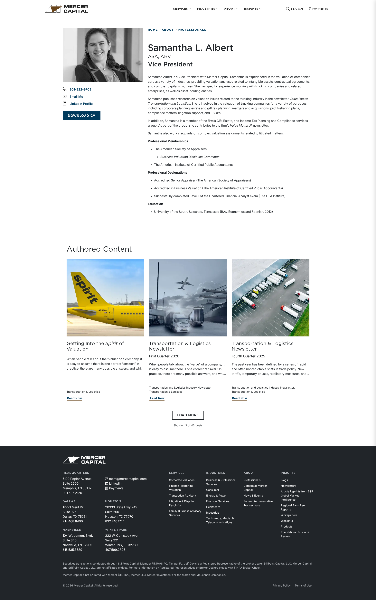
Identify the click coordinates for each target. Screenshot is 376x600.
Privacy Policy (282, 585)
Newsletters (288, 485)
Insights (288, 473)
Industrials (212, 512)
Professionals (192, 30)
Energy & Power (216, 495)
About (168, 30)
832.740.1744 (115, 521)
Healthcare (213, 506)
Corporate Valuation (181, 480)
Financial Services (217, 501)
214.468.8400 (73, 521)
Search (297, 8)
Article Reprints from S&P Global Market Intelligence (297, 495)
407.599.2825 (115, 550)
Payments (320, 8)
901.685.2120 (72, 493)
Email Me (76, 97)
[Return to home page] (66, 9)
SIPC (164, 563)
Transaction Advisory (182, 495)
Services (176, 473)
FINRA (156, 563)
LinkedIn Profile (81, 104)
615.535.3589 (72, 550)
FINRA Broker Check (247, 567)
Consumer (212, 489)
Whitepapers (289, 515)
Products (286, 526)
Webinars (287, 520)
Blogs (284, 480)
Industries (215, 473)
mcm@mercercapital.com (128, 479)
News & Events (253, 495)
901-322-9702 (80, 89)
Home (153, 30)
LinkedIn (115, 483)
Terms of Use (303, 585)
